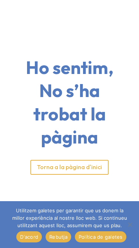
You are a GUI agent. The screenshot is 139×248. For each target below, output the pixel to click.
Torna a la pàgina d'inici (69, 167)
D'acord (29, 237)
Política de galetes (101, 237)
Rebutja (58, 237)
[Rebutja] (129, 224)
